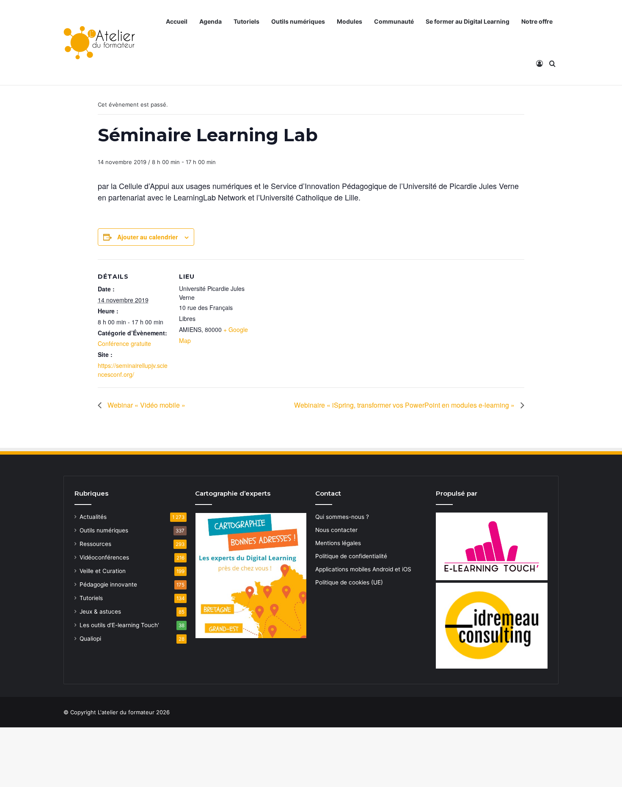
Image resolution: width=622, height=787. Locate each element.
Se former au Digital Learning (467, 21)
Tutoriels (246, 21)
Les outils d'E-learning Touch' (119, 625)
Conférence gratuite (124, 343)
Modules (349, 21)
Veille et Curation (103, 571)
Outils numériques (298, 21)
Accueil (176, 21)
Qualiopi (90, 638)
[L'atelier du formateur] (99, 43)
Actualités (93, 516)
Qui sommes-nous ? (342, 516)
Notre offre (537, 21)
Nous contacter (336, 529)
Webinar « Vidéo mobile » (145, 405)
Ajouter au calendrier (147, 237)
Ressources (95, 543)
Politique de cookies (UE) (349, 582)
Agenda (210, 21)
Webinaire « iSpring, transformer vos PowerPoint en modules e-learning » (405, 405)
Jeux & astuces (100, 611)
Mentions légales (338, 543)
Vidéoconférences (104, 557)
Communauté (394, 21)
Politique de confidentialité (351, 556)
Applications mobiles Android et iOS (363, 569)
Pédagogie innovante (108, 584)
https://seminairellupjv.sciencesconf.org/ (133, 369)
